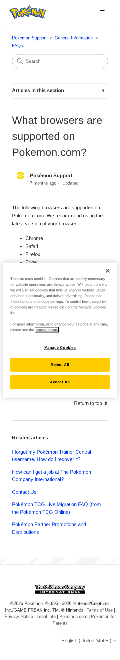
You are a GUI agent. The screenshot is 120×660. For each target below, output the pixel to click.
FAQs (17, 45)
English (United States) (87, 640)
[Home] (26, 12)
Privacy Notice (19, 616)
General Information (74, 37)
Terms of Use (100, 610)
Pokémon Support (29, 37)
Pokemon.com (73, 616)
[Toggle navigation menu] (102, 12)
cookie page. (47, 330)
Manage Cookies (60, 348)
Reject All (60, 365)
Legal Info (46, 616)
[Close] (107, 270)
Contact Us (24, 492)
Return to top (88, 403)
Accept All (60, 382)
